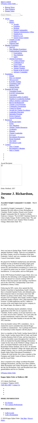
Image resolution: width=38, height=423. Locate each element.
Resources (8, 120)
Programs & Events (11, 89)
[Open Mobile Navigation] (17, 4)
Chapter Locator (14, 40)
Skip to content (6, 2)
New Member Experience (17, 49)
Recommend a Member (17, 148)
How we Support (15, 78)
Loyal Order (18, 64)
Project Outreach (14, 116)
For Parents (9, 403)
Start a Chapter (14, 150)
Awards (16, 24)
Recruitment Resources (17, 137)
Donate (11, 76)
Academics (13, 129)
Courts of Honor (19, 61)
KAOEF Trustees (15, 82)
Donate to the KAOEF (21, 70)
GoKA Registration (11, 415)
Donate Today (10, 11)
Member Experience (12, 45)
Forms (11, 123)
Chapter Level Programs (17, 104)
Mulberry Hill (13, 85)
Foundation (9, 74)
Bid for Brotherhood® (16, 102)
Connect (8, 144)
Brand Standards (14, 139)
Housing (12, 131)
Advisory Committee (20, 72)
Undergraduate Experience (18, 51)
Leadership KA (19, 62)
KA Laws (12, 135)
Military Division (19, 66)
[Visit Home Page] (8, 4)
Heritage (16, 28)
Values (11, 20)
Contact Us (16, 385)
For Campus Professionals (13, 405)
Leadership (13, 41)
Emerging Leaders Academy (18, 97)
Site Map (24, 418)
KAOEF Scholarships (16, 93)
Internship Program (15, 114)
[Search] (21, 15)
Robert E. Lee (18, 36)
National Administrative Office (24, 32)
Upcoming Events (15, 91)
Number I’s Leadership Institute (19, 99)
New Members (14, 125)
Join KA (12, 47)
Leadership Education (16, 112)
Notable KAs (18, 34)
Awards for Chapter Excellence (19, 110)
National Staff (14, 43)
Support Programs (15, 118)
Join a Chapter (14, 146)
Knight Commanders (20, 30)
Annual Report (14, 87)
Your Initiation (18, 55)
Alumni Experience (15, 59)
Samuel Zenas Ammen (21, 38)
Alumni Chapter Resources (18, 127)
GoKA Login (9, 413)
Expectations (18, 53)
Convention (13, 95)
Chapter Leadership (15, 133)
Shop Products (10, 9)
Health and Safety (15, 122)
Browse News (10, 7)
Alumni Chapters (19, 68)
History (11, 22)
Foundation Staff (14, 83)
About (7, 19)
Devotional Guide (15, 143)
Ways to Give (13, 80)
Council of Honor (15, 108)
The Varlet (12, 141)
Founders (17, 26)
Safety (16, 57)
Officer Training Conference (18, 101)
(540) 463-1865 (6, 385)
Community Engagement (17, 106)
